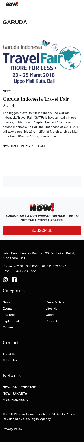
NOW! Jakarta (15, 393)
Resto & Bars (55, 302)
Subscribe (10, 360)
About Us (9, 354)
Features (9, 315)
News (7, 91)
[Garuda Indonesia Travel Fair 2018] (42, 61)
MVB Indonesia (15, 400)
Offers (50, 315)
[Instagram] (5, 279)
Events (7, 308)
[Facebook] (14, 279)
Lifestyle (51, 308)
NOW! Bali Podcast (19, 387)
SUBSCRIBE (42, 230)
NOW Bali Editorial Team (24, 146)
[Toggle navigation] (77, 4)
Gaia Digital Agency (37, 419)
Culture (8, 327)
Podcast (51, 321)
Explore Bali (11, 321)
